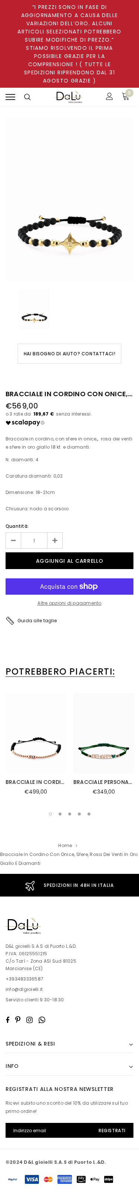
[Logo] (68, 97)
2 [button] (60, 814)
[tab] (60, 671)
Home (65, 845)
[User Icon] (109, 97)
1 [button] (50, 814)
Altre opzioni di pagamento (69, 603)
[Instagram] (29, 1020)
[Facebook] (7, 1020)
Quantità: (17, 526)
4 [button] (79, 814)
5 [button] (88, 814)
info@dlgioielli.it (24, 989)
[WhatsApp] (42, 1020)
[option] (69, 199)
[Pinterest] (17, 1020)
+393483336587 (24, 979)
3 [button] (69, 814)
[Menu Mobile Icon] (10, 97)
